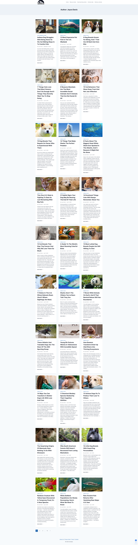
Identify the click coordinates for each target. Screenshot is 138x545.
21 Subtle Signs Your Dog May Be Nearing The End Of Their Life (68, 197)
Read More (40, 62)
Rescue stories (73, 2)
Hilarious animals (98, 2)
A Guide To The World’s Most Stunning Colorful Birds (68, 246)
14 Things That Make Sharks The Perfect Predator (68, 143)
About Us (62, 539)
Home (67, 2)
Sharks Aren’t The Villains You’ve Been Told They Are (67, 295)
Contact (76, 539)
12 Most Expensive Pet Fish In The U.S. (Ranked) (68, 39)
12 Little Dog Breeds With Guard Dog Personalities (90, 448)
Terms (72, 539)
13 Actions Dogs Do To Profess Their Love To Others (91, 396)
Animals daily (90, 2)
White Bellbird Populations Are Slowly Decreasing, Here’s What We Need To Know (68, 500)
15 (47, 530)
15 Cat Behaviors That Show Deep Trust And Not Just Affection (91, 89)
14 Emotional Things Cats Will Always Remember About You (91, 197)
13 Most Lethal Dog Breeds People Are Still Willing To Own (91, 246)
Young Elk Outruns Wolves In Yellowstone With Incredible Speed (68, 345)
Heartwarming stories (82, 2)
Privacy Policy (68, 539)
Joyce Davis (40, 46)
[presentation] (46, 26)
